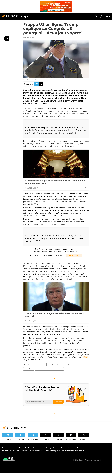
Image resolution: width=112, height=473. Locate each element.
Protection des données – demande (14, 451)
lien (86, 357)
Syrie (44, 365)
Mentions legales (24, 448)
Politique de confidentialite (55, 448)
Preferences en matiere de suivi (73, 451)
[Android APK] (9, 458)
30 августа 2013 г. (74, 255)
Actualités (27, 365)
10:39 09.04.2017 (29, 38)
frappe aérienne (28, 369)
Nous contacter (38, 448)
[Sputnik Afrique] (10, 18)
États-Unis (51, 365)
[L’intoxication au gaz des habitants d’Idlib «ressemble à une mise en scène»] (56, 164)
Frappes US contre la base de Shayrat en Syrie (49, 369)
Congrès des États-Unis (75, 365)
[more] (85, 188)
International (36, 365)
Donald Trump (61, 365)
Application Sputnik (53, 451)
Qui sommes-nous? (9, 448)
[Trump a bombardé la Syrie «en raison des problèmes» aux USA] (56, 296)
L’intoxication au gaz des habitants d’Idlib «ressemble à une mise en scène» (55, 182)
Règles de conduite (36, 451)
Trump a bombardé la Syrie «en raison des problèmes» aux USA (54, 315)
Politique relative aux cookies (78, 448)
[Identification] (96, 16)
